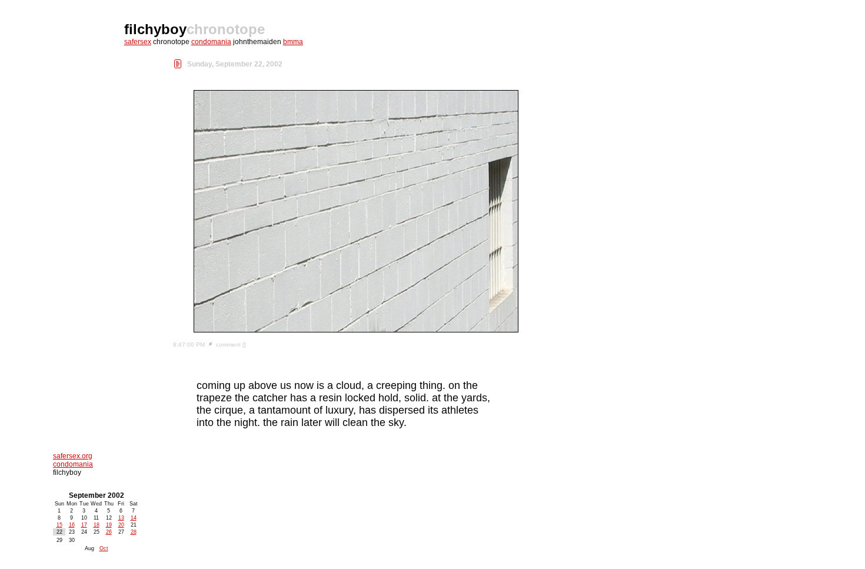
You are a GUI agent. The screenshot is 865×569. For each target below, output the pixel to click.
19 (109, 525)
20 (121, 525)
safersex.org (72, 456)
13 (121, 518)
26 (109, 532)
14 (134, 518)
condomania (211, 42)
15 (59, 525)
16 (72, 525)
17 (84, 525)
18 (96, 525)
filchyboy (155, 29)
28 (134, 532)
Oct (103, 548)
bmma (293, 42)
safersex (137, 42)
